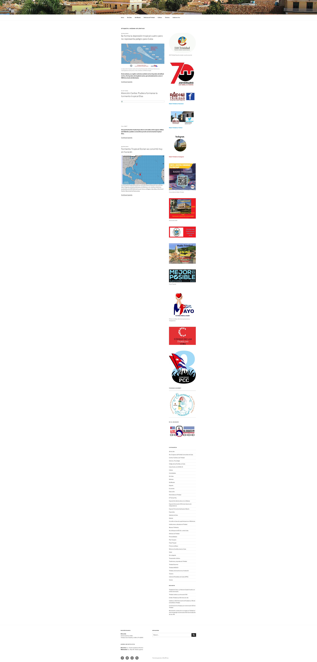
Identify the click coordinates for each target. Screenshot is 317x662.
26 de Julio (172, 451)
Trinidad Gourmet (173, 564)
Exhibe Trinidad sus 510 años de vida (178, 597)
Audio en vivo (176, 17)
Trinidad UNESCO (173, 567)
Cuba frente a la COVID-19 (176, 467)
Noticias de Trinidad (149, 17)
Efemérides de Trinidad (175, 494)
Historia (171, 518)
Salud (170, 552)
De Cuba (129, 17)
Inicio (122, 17)
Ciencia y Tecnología (174, 461)
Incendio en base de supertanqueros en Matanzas (182, 521)
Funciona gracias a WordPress (160, 658)
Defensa (171, 479)
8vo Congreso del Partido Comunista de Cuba (181, 454)
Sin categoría (172, 555)
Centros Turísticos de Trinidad (177, 457)
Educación (172, 491)
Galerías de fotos (173, 515)
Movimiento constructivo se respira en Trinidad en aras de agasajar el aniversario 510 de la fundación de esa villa (182, 612)
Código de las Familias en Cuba (177, 464)
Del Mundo (138, 17)
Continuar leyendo (126, 82)
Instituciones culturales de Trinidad (178, 524)
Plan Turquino (172, 539)
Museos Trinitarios (174, 527)
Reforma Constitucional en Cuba (177, 549)
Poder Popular (172, 543)
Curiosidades (172, 473)
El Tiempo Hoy (173, 497)
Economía (171, 488)
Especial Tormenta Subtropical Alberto (179, 509)
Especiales (172, 512)
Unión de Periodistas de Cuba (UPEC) (178, 576)
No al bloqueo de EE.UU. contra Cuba (178, 530)
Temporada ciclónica (174, 558)
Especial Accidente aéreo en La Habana (179, 501)
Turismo (167, 17)
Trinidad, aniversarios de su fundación (179, 570)
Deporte (171, 485)
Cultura (160, 17)
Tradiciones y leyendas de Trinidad (178, 561)
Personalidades (173, 536)
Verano (171, 580)
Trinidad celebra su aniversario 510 (178, 594)
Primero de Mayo (173, 546)
